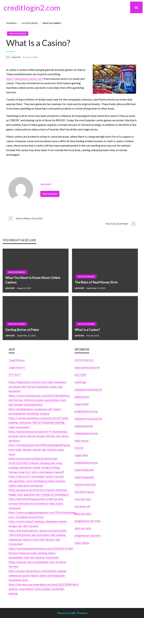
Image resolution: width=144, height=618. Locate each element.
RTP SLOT (15, 374)
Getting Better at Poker (22, 330)
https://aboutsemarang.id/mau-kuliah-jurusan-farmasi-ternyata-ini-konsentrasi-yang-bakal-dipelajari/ (36, 503)
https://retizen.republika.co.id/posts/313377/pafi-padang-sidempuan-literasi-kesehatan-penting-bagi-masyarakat (39, 422)
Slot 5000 (80, 374)
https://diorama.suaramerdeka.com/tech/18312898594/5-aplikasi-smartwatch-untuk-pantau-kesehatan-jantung (44, 589)
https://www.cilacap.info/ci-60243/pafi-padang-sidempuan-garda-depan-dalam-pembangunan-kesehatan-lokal (38, 575)
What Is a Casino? (87, 330)
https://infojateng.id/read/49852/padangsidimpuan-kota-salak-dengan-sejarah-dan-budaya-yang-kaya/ (40, 449)
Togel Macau (16, 360)
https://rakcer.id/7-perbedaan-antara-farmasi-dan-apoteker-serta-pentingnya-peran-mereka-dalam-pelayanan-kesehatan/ (37, 481)
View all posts (50, 193)
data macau (82, 440)
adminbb (16, 57)
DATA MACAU (84, 360)
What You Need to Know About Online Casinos (32, 280)
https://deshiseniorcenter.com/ (24, 78)
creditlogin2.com (32, 7)
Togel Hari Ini (17, 367)
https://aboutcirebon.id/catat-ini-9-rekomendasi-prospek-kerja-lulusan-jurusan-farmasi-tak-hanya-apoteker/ (39, 436)
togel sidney (82, 542)
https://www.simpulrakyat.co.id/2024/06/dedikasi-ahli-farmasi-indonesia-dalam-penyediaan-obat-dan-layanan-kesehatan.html (39, 400)
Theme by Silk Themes (72, 613)
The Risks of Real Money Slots (96, 282)
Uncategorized (30, 23)
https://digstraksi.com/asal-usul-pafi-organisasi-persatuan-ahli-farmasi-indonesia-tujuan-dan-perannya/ (38, 386)
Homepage (11, 23)
